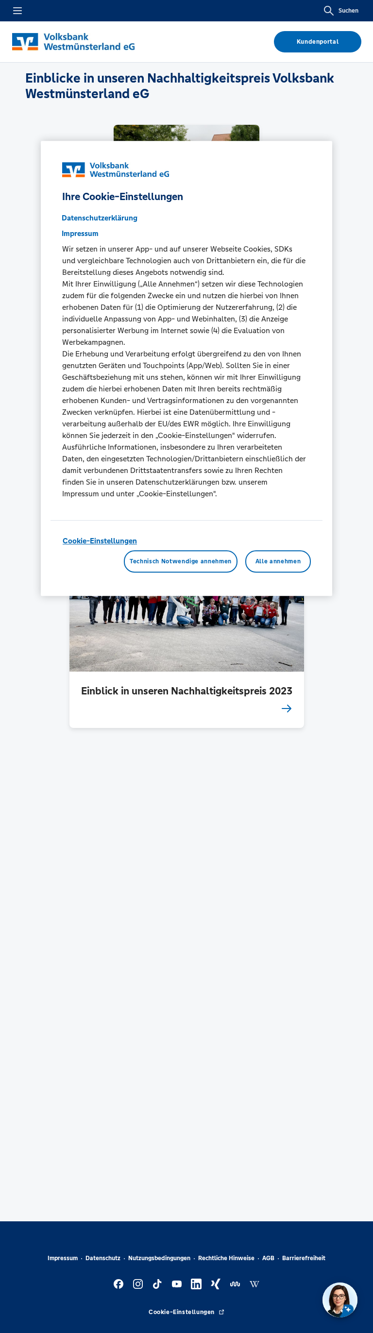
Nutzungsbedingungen (159, 1258)
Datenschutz (102, 1258)
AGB (268, 1258)
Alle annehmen (278, 561)
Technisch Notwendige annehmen (181, 561)
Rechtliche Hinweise (226, 1258)
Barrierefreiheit (303, 1258)
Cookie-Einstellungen (100, 540)
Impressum (63, 1258)
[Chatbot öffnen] (339, 1299)
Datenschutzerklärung (99, 217)
